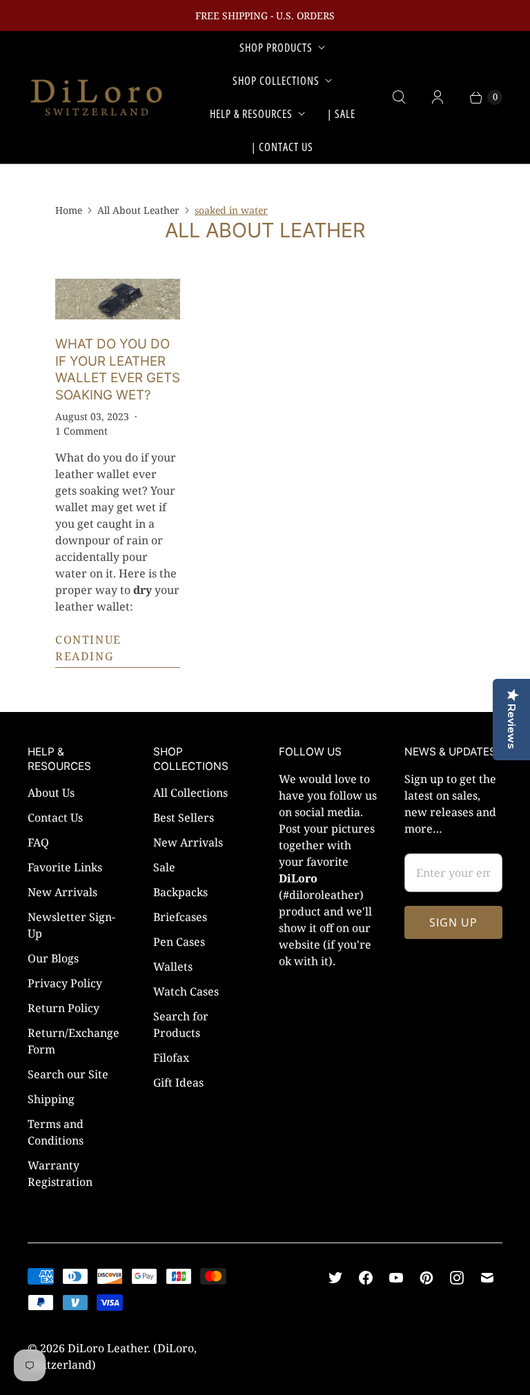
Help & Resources (251, 113)
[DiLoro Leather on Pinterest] (426, 1277)
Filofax (171, 1057)
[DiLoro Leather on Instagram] (457, 1277)
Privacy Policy (65, 983)
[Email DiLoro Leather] (487, 1277)
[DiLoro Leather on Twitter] (335, 1277)
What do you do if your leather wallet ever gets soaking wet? (117, 369)
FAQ (38, 842)
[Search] (399, 97)
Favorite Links (65, 867)
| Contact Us (282, 147)
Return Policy (63, 1008)
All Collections (190, 792)
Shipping (51, 1099)
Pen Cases (179, 941)
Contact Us (55, 817)
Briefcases (180, 916)
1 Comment (81, 430)
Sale (164, 867)
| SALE (341, 113)
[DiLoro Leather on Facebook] (366, 1277)
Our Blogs (53, 958)
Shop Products (276, 47)
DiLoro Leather (108, 1348)
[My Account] (437, 97)
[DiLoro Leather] (97, 97)
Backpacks (180, 892)
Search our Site (68, 1074)
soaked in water (231, 210)
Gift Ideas (178, 1082)
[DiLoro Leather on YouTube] (396, 1277)
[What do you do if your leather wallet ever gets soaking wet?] (117, 299)
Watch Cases (186, 991)
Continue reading (88, 648)
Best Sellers (183, 817)
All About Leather (138, 210)
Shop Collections (276, 80)
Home (68, 210)
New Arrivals (62, 892)
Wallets (173, 966)
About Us (51, 792)
